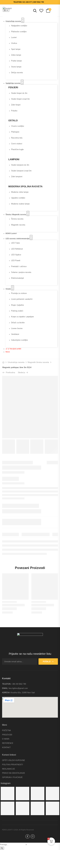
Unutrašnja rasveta (16, 362)
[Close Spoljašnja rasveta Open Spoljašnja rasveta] (22, 82)
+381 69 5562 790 (18, 684)
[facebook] (27, 836)
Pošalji (46, 662)
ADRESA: (6, 693)
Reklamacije (8, 769)
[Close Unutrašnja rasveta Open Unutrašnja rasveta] (22, 20)
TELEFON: (6, 684)
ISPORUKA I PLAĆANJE (12, 777)
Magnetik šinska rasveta (38, 362)
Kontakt (6, 747)
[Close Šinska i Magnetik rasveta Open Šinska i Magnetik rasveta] (28, 213)
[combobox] (12, 844)
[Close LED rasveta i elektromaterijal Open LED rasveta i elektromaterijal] (31, 237)
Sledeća (22, 372)
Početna (6, 730)
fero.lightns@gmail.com (18, 688)
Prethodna (10, 372)
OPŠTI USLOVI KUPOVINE (13, 760)
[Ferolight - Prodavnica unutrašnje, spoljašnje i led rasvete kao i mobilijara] (8, 10)
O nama (5, 739)
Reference (7, 743)
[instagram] (33, 836)
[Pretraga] (2, 848)
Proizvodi (7, 735)
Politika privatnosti (12, 765)
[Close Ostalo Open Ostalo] (12, 287)
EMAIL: (5, 688)
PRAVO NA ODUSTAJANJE (13, 773)
